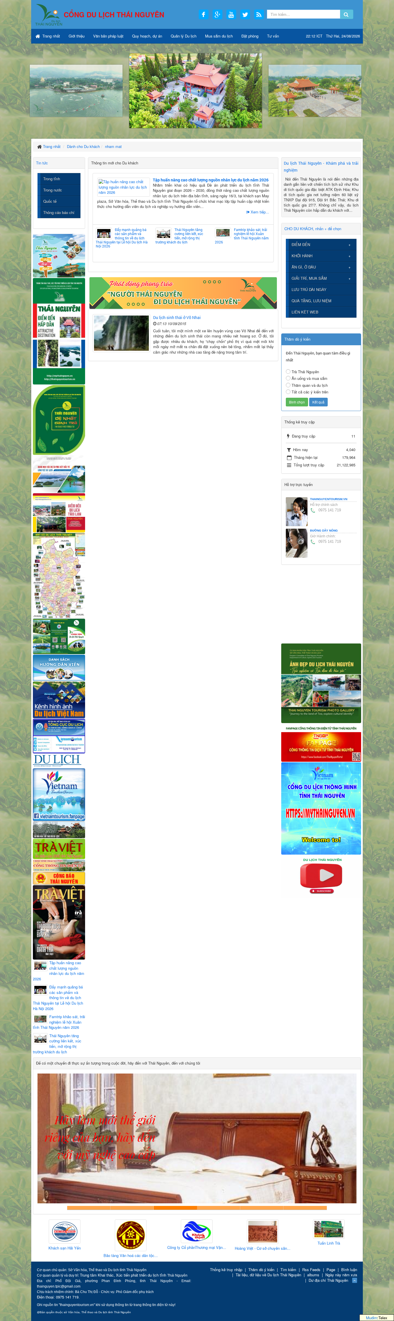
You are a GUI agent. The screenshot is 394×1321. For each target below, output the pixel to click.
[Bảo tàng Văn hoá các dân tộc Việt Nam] (64, 1235)
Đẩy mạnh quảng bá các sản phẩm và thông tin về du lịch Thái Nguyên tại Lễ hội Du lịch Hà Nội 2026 (122, 238)
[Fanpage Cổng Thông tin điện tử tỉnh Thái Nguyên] (321, 742)
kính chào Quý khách (132, 1208)
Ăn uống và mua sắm (309, 378)
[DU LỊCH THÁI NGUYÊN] (321, 683)
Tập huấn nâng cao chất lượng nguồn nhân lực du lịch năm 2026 (211, 180)
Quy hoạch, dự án (147, 36)
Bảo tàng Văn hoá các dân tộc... (64, 1255)
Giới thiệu (77, 36)
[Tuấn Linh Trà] (263, 1229)
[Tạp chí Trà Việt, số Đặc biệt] (59, 921)
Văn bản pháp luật (108, 36)
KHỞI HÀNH (302, 255)
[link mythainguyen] (321, 807)
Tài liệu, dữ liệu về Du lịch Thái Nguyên (268, 1274)
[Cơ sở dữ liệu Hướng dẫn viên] (59, 667)
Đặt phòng (249, 36)
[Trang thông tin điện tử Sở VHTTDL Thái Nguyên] (59, 829)
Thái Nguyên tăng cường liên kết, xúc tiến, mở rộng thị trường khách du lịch (179, 236)
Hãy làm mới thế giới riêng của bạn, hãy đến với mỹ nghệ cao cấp (175, 1208)
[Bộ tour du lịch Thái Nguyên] (59, 636)
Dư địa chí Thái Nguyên (328, 1280)
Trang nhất (50, 36)
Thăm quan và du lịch (310, 385)
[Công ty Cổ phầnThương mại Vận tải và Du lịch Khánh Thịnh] (131, 1231)
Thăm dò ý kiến (261, 1269)
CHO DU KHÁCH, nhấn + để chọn (312, 228)
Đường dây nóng (324, 530)
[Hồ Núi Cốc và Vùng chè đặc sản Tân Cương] (59, 877)
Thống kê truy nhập (226, 1269)
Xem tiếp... (260, 212)
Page (331, 1269)
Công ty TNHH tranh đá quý (218, 1208)
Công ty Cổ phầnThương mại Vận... (130, 1247)
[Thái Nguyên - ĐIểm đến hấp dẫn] (59, 330)
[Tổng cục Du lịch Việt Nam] (59, 735)
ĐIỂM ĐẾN (301, 244)
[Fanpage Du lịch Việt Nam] (59, 794)
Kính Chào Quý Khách (305, 1208)
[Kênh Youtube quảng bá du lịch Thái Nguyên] (321, 876)
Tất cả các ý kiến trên (310, 392)
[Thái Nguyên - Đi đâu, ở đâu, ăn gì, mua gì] (59, 255)
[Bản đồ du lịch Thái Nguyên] (59, 575)
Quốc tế (50, 201)
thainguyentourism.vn (328, 499)
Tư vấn (273, 36)
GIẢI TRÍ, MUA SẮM (309, 278)
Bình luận (349, 1269)
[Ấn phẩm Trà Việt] (59, 848)
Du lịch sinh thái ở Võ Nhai (177, 317)
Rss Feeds (311, 1269)
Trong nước (52, 190)
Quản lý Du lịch (183, 36)
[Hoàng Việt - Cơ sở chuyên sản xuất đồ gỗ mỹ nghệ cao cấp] (197, 1232)
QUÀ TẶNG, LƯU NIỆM (311, 300)
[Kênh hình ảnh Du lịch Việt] (59, 699)
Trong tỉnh (51, 178)
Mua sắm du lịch (219, 36)
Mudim (371, 1317)
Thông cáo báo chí (58, 212)
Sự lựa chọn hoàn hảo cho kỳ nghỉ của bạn (88, 1208)
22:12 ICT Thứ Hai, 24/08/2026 (333, 36)
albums (313, 1274)
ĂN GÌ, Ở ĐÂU (304, 267)
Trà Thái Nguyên (305, 371)
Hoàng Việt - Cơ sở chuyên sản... (196, 1248)
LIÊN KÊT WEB (305, 312)
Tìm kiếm (288, 1269)
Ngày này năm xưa (341, 1274)
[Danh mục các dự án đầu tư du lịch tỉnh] (59, 473)
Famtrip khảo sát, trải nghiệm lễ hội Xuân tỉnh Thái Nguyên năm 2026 (242, 236)
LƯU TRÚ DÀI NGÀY (309, 289)
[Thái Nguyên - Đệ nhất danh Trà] (59, 419)
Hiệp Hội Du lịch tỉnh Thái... (329, 1245)
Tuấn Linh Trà (263, 1243)
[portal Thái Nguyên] (59, 865)
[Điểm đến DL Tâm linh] (59, 512)
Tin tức (42, 163)
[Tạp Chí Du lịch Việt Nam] (59, 760)
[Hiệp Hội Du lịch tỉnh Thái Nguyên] (329, 1230)
